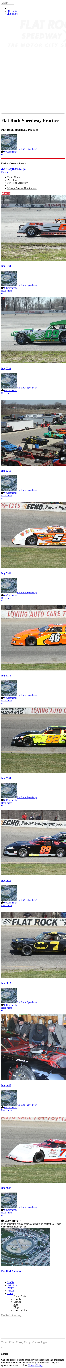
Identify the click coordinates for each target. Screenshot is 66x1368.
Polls (16, 1304)
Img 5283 (6, 368)
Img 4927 (6, 1188)
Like (8, 169)
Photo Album (13, 177)
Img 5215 (6, 470)
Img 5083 (6, 880)
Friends (17, 1299)
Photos (10, 1288)
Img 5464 (6, 266)
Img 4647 (6, 1085)
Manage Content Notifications (22, 188)
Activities (12, 1285)
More (10, 1293)
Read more (6, 290)
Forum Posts (20, 1296)
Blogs (16, 1307)
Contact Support (40, 1342)
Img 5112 (6, 675)
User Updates (20, 1310)
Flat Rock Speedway (27, 149)
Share (7, 193)
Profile (10, 1282)
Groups (17, 1301)
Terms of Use (7, 1342)
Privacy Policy (23, 1342)
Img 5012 (6, 983)
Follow (4, 172)
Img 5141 (6, 573)
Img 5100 (6, 778)
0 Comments (10, 151)
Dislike (20, 169)
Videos (10, 1290)
